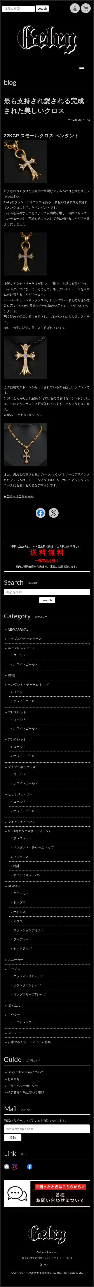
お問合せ (13, 1079)
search (42, 8)
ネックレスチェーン (21, 648)
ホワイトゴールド (25, 664)
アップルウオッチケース (25, 638)
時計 (16, 866)
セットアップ (22, 948)
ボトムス (19, 912)
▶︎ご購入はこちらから (19, 496)
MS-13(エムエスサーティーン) (29, 831)
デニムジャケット (25, 1022)
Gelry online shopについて (25, 1072)
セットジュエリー (20, 794)
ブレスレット (17, 712)
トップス (19, 902)
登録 (13, 1137)
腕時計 (12, 675)
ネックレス (21, 857)
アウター (19, 921)
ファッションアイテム (28, 930)
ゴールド (19, 655)
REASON (14, 886)
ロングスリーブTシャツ (29, 994)
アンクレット (17, 739)
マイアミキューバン (21, 822)
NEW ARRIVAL (18, 629)
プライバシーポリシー (22, 1086)
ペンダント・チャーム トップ (28, 684)
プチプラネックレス (21, 767)
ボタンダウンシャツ (27, 985)
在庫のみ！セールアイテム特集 (29, 1042)
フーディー (21, 939)
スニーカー (21, 893)
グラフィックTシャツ (28, 976)
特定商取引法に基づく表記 (25, 1092)
